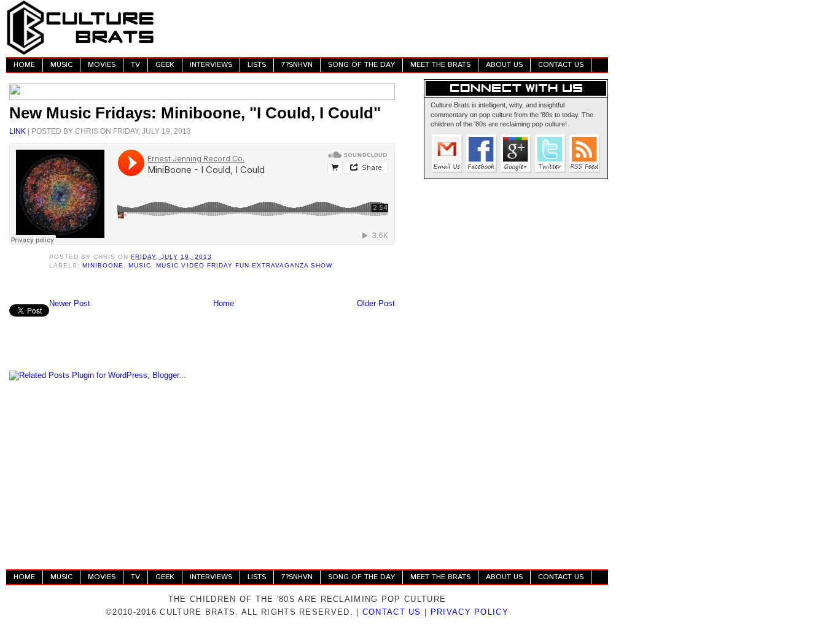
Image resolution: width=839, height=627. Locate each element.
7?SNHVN (297, 65)
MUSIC (61, 65)
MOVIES (101, 65)
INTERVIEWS (211, 65)
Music (139, 265)
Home (223, 303)
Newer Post (69, 303)
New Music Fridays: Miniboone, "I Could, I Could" (195, 113)
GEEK (164, 65)
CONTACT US (560, 65)
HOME (24, 65)
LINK (17, 131)
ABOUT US (504, 65)
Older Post (376, 303)
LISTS (257, 65)
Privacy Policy (470, 612)
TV (135, 65)
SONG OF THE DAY (361, 65)
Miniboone (102, 265)
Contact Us (391, 612)
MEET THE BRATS (440, 65)
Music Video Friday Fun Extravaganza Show (244, 265)
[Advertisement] (384, 27)
